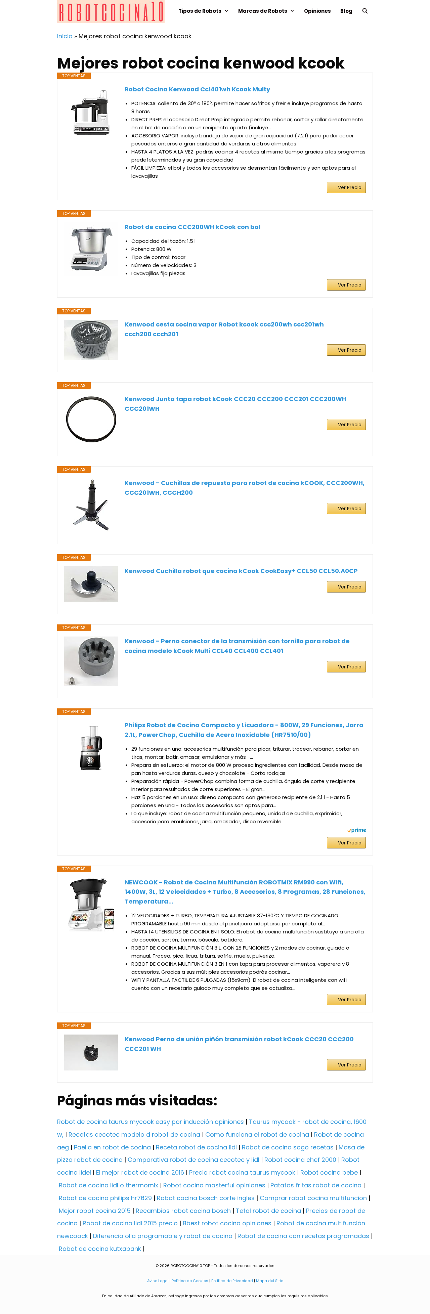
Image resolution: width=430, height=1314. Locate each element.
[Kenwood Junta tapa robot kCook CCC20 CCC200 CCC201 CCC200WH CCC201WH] (91, 419)
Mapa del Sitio (269, 1280)
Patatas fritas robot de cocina (315, 1185)
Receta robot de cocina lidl (196, 1147)
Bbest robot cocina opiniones (227, 1223)
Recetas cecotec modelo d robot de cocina (134, 1134)
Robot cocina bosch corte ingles (206, 1198)
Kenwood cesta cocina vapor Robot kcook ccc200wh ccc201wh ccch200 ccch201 (224, 329)
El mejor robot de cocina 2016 (140, 1172)
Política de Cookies (190, 1280)
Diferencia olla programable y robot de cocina (162, 1236)
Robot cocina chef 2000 (300, 1159)
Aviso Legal (158, 1280)
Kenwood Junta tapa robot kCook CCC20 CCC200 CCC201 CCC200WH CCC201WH (235, 404)
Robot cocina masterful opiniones (214, 1185)
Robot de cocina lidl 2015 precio (130, 1223)
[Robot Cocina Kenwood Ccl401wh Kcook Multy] (91, 111)
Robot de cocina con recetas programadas (303, 1236)
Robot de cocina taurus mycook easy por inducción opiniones (150, 1122)
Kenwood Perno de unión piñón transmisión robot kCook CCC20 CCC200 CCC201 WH (239, 1044)
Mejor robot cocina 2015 (95, 1211)
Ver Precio (349, 187)
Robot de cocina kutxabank (100, 1248)
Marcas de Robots (262, 10)
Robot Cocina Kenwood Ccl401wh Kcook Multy (197, 89)
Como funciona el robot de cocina (257, 1134)
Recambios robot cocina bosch (183, 1211)
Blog (346, 10)
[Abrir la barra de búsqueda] (365, 11)
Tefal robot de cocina (268, 1211)
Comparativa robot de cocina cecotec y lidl (193, 1159)
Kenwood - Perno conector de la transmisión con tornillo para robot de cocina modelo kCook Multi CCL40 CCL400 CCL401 (237, 646)
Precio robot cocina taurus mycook (242, 1172)
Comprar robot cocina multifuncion (313, 1198)
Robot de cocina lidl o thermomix (108, 1185)
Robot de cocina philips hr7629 (105, 1198)
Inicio (65, 36)
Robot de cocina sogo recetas (288, 1147)
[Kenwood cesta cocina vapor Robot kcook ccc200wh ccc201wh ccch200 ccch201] (91, 340)
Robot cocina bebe (329, 1172)
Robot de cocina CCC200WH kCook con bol (192, 227)
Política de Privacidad (232, 1280)
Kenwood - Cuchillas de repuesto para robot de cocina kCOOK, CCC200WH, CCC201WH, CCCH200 (244, 488)
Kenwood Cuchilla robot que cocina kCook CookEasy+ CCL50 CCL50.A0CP (241, 571)
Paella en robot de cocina (112, 1147)
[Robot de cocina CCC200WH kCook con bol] (91, 249)
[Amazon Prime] (356, 831)
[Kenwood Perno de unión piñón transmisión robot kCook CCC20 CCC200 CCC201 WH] (91, 1052)
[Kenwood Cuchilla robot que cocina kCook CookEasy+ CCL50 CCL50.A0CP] (91, 584)
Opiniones (317, 10)
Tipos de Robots (199, 10)
